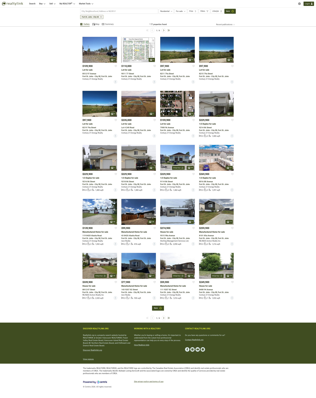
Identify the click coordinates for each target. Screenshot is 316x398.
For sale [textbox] (179, 11)
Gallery (87, 24)
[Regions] (299, 3)
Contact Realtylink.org (194, 340)
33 (114, 276)
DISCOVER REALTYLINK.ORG (96, 328)
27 (231, 168)
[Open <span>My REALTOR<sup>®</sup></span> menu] (74, 4)
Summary (109, 24)
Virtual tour (177, 168)
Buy (41, 3)
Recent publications (224, 24)
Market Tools (84, 3)
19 (231, 276)
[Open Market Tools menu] (92, 4)
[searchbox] (118, 11)
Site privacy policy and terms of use (148, 381)
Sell (51, 3)
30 (192, 168)
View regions (88, 359)
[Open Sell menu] (55, 4)
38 (153, 222)
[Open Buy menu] (45, 4)
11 (153, 276)
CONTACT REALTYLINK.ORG (197, 328)
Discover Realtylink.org (92, 350)
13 (231, 222)
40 (114, 222)
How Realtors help (141, 345)
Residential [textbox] (164, 11)
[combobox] (119, 11)
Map (97, 24)
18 (192, 276)
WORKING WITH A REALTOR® (147, 328)
